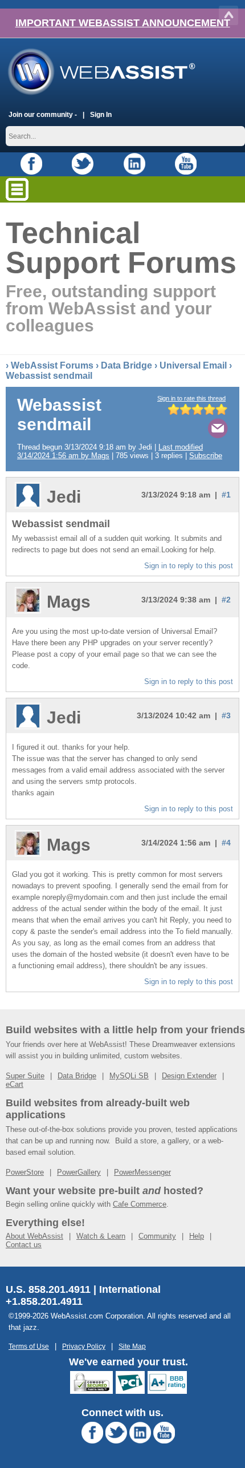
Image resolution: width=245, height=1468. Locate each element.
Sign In (101, 114)
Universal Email (193, 365)
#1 (226, 494)
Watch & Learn (100, 1236)
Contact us (24, 1244)
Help (196, 1236)
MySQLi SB (129, 1075)
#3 (226, 715)
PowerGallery (79, 1172)
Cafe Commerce (139, 1204)
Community (157, 1236)
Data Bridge (126, 365)
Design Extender (189, 1075)
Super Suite (25, 1075)
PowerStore (25, 1172)
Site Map (132, 1346)
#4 (226, 842)
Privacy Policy (83, 1346)
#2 (226, 599)
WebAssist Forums (52, 365)
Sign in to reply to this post (188, 565)
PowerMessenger (142, 1172)
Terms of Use (29, 1346)
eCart (14, 1084)
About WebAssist (34, 1236)
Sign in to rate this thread (191, 398)
